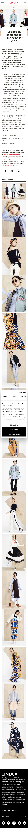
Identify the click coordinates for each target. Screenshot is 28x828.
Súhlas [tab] (5, 396)
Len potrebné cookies (14, 434)
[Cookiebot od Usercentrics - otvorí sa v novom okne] (19, 392)
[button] (2, 2)
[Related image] (14, 191)
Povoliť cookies (14, 429)
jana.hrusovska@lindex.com (9, 165)
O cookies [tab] (23, 396)
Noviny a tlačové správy (9, 6)
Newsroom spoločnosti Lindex (11, 154)
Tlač (2, 6)
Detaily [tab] (14, 396)
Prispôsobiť (13, 425)
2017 (17, 6)
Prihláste (9, 156)
